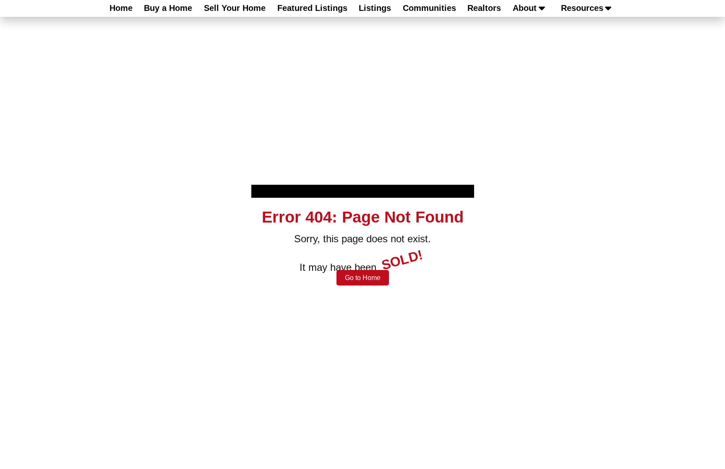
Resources (582, 8)
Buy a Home (168, 8)
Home (121, 8)
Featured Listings (312, 8)
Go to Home (363, 277)
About (525, 8)
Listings (375, 8)
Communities (429, 8)
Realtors (484, 8)
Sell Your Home (235, 8)
